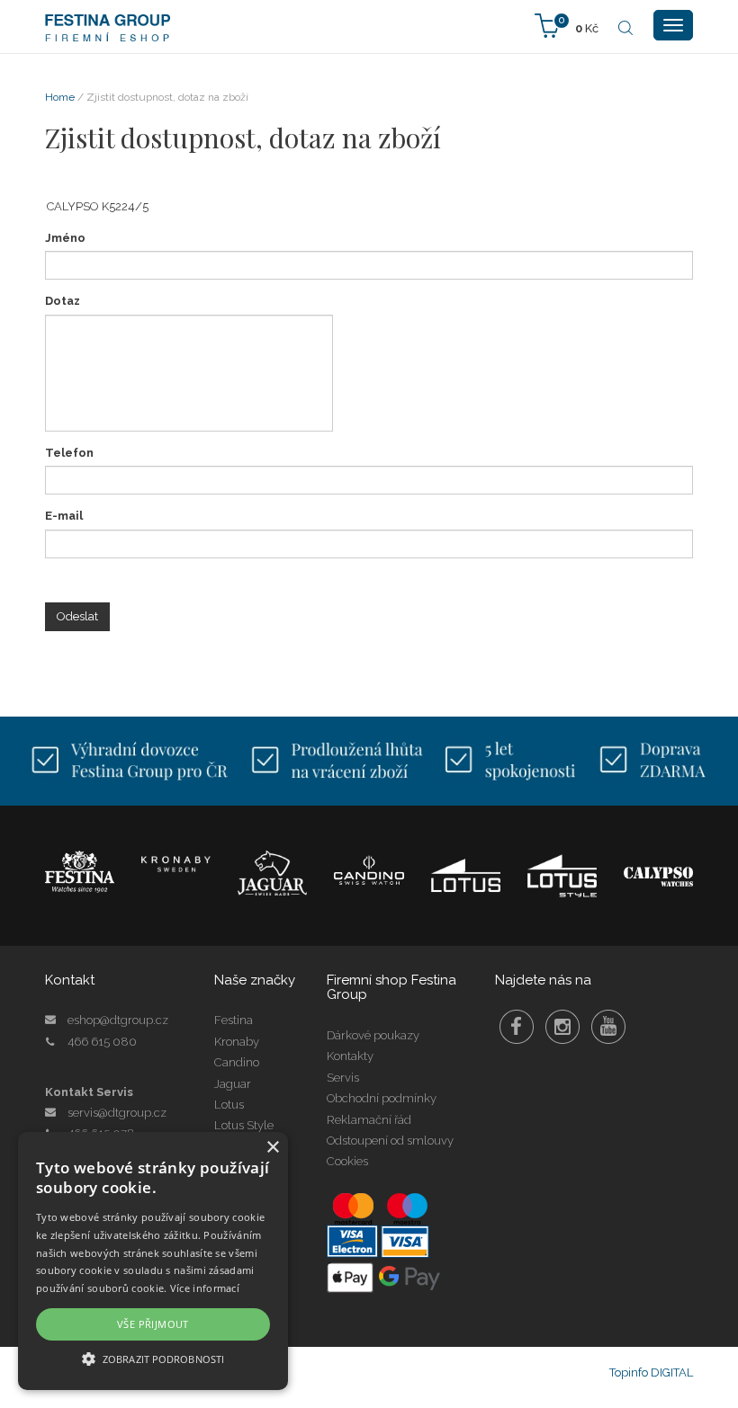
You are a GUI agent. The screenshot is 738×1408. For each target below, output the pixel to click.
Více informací (204, 1288)
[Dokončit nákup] (566, 25)
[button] (153, 1358)
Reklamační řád (369, 1120)
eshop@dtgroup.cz (118, 1020)
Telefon (69, 452)
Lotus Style (244, 1125)
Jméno (65, 238)
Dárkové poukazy (373, 1035)
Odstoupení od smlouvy (390, 1140)
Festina (233, 1020)
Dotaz (62, 300)
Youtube (608, 1027)
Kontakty (350, 1056)
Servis (343, 1077)
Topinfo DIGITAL (651, 1372)
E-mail (64, 515)
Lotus (229, 1104)
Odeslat (77, 616)
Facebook (517, 1027)
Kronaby (236, 1041)
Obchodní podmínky (381, 1098)
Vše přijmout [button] (153, 1324)
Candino (236, 1062)
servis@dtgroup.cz (117, 1112)
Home (60, 97)
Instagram (562, 1027)
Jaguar (232, 1084)
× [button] (272, 1147)
